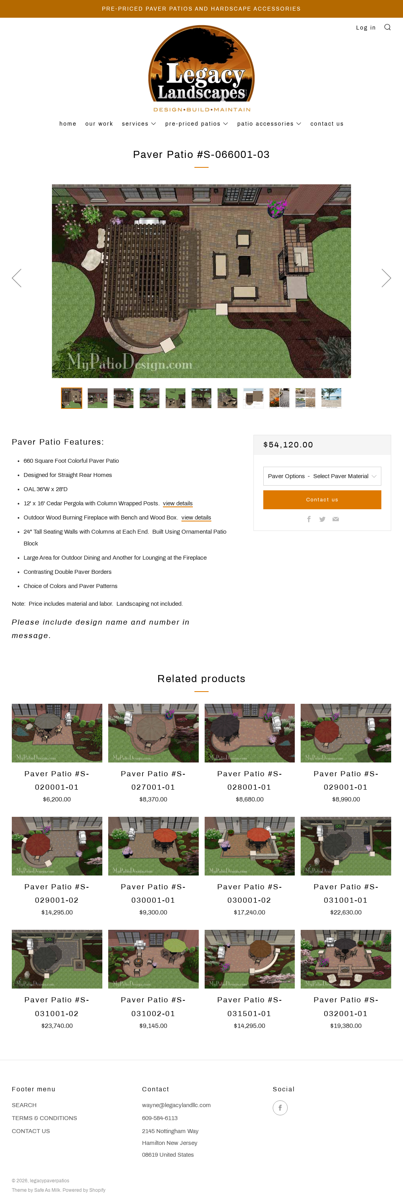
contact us (327, 124)
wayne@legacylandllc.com (176, 1105)
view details (178, 503)
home (68, 124)
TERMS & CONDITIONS (44, 1118)
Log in (366, 28)
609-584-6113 (159, 1118)
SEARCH (24, 1105)
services (135, 124)
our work (99, 124)
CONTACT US (31, 1131)
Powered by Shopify (84, 1190)
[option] (201, 281)
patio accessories (265, 124)
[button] (71, 398)
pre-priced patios (193, 124)
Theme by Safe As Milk (36, 1190)
